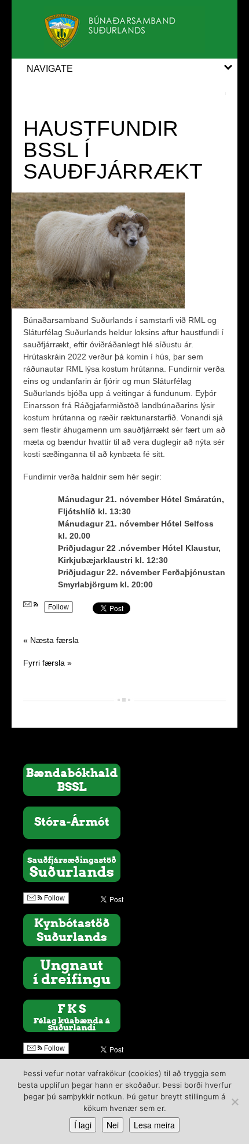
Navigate (50, 69)
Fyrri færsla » (47, 662)
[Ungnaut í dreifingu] (71, 972)
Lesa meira (154, 1125)
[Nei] (234, 1101)
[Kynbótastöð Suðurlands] (71, 929)
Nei (113, 1125)
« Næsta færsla (51, 640)
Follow (58, 607)
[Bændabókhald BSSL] (71, 779)
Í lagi (82, 1125)
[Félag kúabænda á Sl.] (71, 1015)
